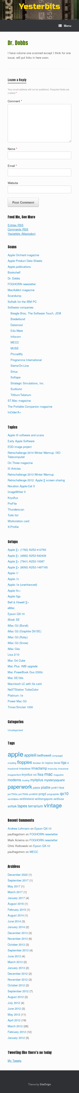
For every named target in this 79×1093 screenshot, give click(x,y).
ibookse (37, 763)
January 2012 (16, 1038)
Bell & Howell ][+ (18, 602)
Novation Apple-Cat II (21, 486)
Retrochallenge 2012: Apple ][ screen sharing (36, 480)
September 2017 (18, 880)
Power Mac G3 (17, 701)
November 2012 (18, 979)
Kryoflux (13, 498)
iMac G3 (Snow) (18, 643)
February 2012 (17, 1032)
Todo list (13, 515)
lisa (40, 774)
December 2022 (18, 874)
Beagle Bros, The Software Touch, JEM (36, 313)
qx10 (64, 793)
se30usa (59, 799)
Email (12, 166)
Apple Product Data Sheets (25, 261)
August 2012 (16, 997)
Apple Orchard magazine (23, 255)
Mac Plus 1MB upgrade (23, 666)
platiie (45, 787)
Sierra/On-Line (20, 365)
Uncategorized (15, 730)
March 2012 (15, 1026)
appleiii (30, 755)
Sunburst (16, 389)
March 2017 (15, 892)
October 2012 (16, 985)
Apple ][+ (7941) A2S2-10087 (26, 561)
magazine (59, 774)
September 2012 (18, 991)
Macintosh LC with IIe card (24, 684)
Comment (15, 101)
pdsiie (36, 788)
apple (15, 753)
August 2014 (16, 915)
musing (25, 780)
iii (68, 763)
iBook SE (14, 619)
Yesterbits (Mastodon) (22, 234)
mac (48, 774)
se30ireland (27, 799)
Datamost (17, 325)
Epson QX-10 (16, 614)
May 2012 (14, 1014)
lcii (35, 775)
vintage (53, 805)
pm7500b (23, 794)
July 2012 (14, 1003)
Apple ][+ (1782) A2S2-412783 (27, 549)
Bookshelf (14, 272)
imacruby (52, 768)
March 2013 (15, 962)
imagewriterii (14, 774)
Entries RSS (15, 225)
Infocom (16, 336)
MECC (15, 342)
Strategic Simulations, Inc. (27, 383)
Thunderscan (16, 509)
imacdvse (25, 768)
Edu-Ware (17, 330)
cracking (12, 763)
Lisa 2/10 (13, 654)
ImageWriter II (17, 492)
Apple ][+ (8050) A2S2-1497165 (28, 567)
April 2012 (14, 1020)
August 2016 (16, 903)
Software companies (21, 307)
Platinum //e (15, 695)
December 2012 (18, 973)
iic (43, 763)
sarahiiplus (13, 799)
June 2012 (14, 1008)
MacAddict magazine (21, 290)
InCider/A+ (14, 412)
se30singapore (44, 799)
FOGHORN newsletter (22, 284)
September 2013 (18, 950)
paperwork (20, 786)
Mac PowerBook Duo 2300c (25, 672)
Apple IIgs (14, 596)
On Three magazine (20, 463)
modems (14, 779)
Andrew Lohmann (19, 828)
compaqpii (57, 755)
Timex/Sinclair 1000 (20, 707)
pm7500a (13, 794)
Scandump (14, 296)
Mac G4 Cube (16, 660)
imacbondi (13, 768)
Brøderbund (18, 319)
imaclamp (39, 768)
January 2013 (16, 968)
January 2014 (16, 927)
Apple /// (13, 573)
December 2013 (18, 933)
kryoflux (27, 774)
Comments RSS (18, 229)
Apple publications (19, 267)
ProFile (12, 503)
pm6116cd (57, 788)
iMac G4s (14, 649)
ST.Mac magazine (19, 400)
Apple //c (13, 579)
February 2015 (17, 909)
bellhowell (44, 755)
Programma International (26, 360)
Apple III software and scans (26, 435)
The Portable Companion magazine (30, 406)
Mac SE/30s (15, 678)
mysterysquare (54, 779)
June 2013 (14, 956)
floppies (24, 762)
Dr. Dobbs (14, 278)
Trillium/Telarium (21, 395)
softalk (12, 806)
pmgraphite (53, 794)
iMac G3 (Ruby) (18, 637)
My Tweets (15, 1060)
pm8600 (33, 794)
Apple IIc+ (14, 590)
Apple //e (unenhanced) (22, 584)
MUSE (15, 348)
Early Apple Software (21, 441)
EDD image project (20, 447)
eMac (11, 608)
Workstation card (18, 521)
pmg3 (42, 794)
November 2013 (18, 938)
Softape (15, 377)
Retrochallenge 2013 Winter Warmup (31, 474)
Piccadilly (17, 354)
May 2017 (14, 886)
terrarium (35, 805)
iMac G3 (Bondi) (18, 625)
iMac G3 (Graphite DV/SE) (24, 631)
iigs (63, 762)
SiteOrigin (45, 1084)
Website (13, 183)
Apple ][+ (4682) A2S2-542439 (27, 555)
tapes (22, 805)
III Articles (14, 468)
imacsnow (63, 768)
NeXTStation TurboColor (23, 689)
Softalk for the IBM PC (22, 301)
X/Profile (13, 527)
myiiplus (36, 779)
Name (12, 149)
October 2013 (16, 944)
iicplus (49, 763)
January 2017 (16, 898)
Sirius (14, 371)
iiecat (57, 763)
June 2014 (14, 921)
